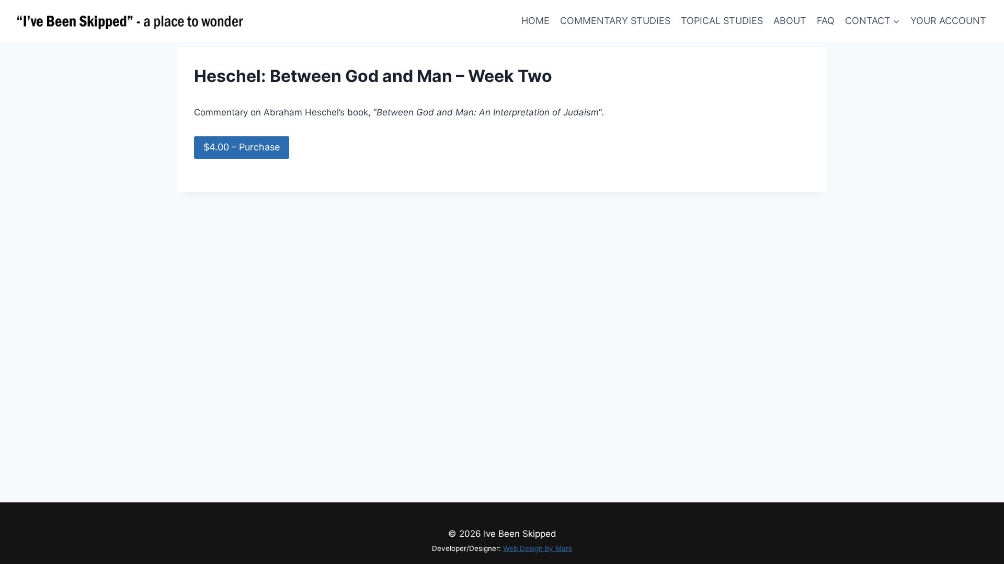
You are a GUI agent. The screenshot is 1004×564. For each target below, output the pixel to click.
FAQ (826, 20)
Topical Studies (722, 20)
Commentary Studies (615, 20)
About (789, 20)
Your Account (948, 20)
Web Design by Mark (537, 548)
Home (535, 20)
